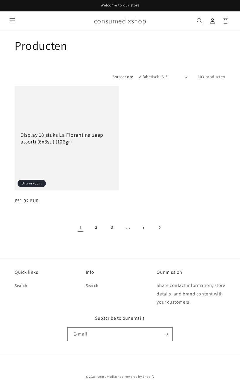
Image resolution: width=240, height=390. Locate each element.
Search (21, 285)
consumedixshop (110, 376)
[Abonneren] (166, 334)
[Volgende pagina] (159, 227)
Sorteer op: (122, 76)
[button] (12, 20)
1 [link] (80, 227)
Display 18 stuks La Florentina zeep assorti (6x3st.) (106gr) (61, 138)
